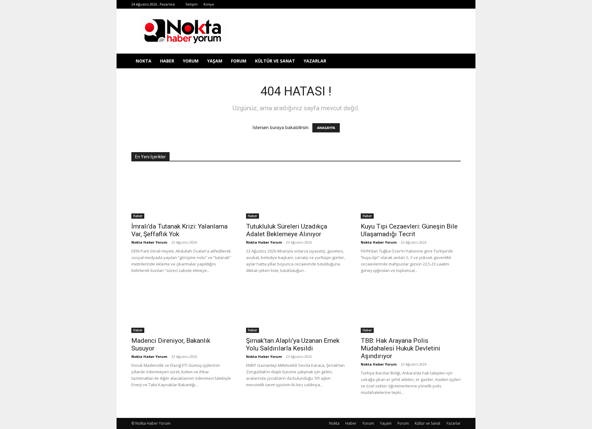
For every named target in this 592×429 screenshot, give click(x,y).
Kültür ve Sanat (275, 61)
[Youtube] (435, 4)
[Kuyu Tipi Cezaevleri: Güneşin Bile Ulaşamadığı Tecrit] (411, 194)
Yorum (191, 61)
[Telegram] (405, 4)
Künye (209, 4)
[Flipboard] (384, 4)
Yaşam (214, 61)
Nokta (143, 61)
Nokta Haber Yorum (149, 242)
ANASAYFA (326, 128)
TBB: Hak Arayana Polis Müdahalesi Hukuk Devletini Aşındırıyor (400, 348)
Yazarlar (315, 61)
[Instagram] (395, 4)
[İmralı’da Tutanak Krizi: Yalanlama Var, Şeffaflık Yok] (181, 194)
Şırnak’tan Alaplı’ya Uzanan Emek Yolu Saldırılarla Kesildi (292, 344)
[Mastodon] (456, 4)
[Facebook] (374, 4)
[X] (415, 4)
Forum (238, 61)
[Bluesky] (445, 4)
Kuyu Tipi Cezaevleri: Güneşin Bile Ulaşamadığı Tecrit (409, 230)
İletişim (192, 4)
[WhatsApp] (425, 4)
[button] (453, 61)
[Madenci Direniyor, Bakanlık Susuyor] (181, 308)
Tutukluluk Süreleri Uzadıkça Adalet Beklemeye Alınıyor (286, 230)
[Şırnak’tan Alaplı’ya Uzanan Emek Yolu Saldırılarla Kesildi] (296, 308)
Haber (167, 61)
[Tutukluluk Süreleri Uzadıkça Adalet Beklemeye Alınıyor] (296, 194)
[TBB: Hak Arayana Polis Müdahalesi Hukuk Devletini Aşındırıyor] (411, 308)
